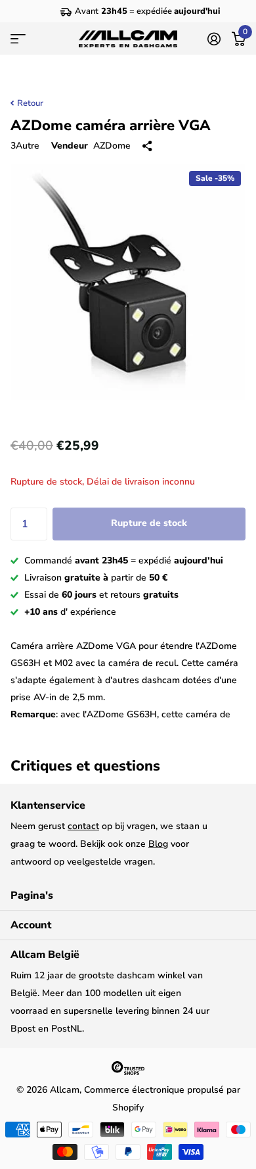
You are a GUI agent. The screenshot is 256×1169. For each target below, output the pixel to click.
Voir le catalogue (18, 39)
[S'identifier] (214, 39)
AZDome (112, 145)
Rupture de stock (149, 523)
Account (31, 925)
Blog (158, 844)
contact (83, 826)
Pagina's (32, 895)
